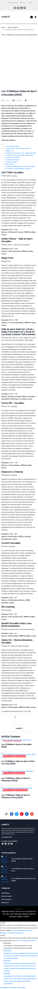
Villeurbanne (20, 773)
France (18, 911)
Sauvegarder (4, 988)
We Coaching (10, 164)
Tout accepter (19, 933)
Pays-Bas (6, 914)
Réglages (3, 933)
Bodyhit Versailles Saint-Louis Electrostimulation (20, 166)
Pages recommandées (10, 841)
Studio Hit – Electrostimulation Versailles (19, 168)
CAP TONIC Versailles (12, 146)
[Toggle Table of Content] (2, 144)
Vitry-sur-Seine (20, 756)
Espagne (20, 916)
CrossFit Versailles (11, 162)
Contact (30, 2)
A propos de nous (12, 2)
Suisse (23, 911)
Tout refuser (11, 933)
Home (3, 27)
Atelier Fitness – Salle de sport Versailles (18, 148)
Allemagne (18, 914)
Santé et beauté (13, 27)
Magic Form (9, 150)
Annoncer (22, 2)
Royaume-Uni (31, 911)
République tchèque (8, 911)
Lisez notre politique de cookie (22, 930)
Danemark (12, 916)
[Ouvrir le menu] (31, 17)
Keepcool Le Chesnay (12, 159)
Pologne (26, 916)
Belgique (25, 914)
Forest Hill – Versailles (13, 157)
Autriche (32, 914)
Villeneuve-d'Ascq (21, 790)
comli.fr (5, 16)
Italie (11, 914)
